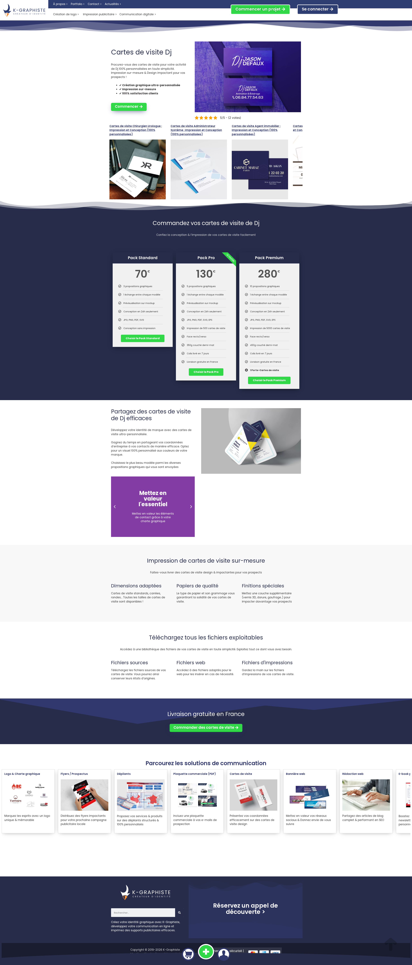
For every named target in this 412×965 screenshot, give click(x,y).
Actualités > (113, 4)
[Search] (179, 912)
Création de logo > (66, 14)
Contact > (95, 4)
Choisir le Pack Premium (269, 380)
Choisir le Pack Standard (143, 338)
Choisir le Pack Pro (206, 372)
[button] (115, 507)
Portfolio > (77, 4)
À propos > (60, 4)
